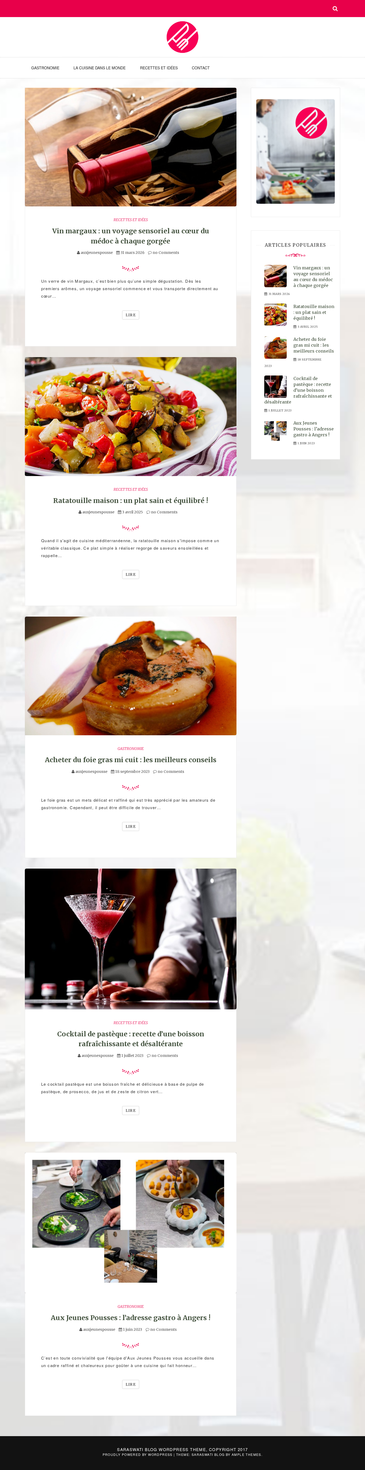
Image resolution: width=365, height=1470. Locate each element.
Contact (201, 67)
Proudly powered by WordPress (138, 1454)
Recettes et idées (159, 67)
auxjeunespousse (97, 252)
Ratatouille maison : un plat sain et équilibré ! (130, 500)
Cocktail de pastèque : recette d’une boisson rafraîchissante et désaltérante (298, 390)
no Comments (165, 252)
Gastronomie (45, 67)
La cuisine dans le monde (99, 67)
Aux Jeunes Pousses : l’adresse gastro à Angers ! (131, 1317)
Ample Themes (246, 1454)
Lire (131, 315)
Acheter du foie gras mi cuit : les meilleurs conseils (130, 760)
